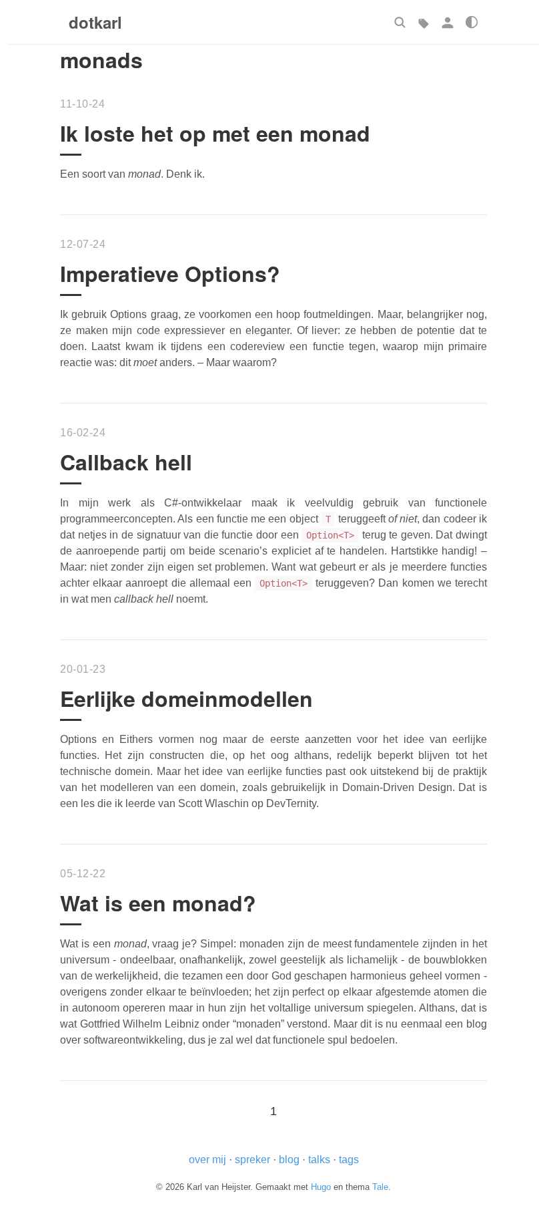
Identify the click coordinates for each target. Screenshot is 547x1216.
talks (319, 1159)
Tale (380, 1187)
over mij (207, 1159)
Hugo (321, 1187)
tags (349, 1159)
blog (289, 1159)
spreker (252, 1159)
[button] (399, 22)
